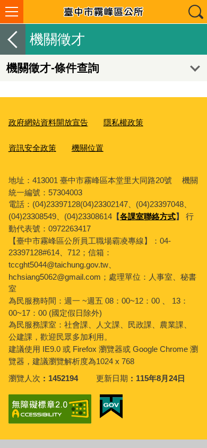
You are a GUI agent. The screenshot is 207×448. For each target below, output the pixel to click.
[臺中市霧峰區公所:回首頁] (103, 11)
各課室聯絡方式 (148, 216)
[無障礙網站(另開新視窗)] (49, 409)
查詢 (195, 11)
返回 (12, 39)
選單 (11, 11)
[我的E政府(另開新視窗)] (111, 406)
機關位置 (88, 147)
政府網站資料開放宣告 (48, 122)
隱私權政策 (123, 122)
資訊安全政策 (32, 147)
